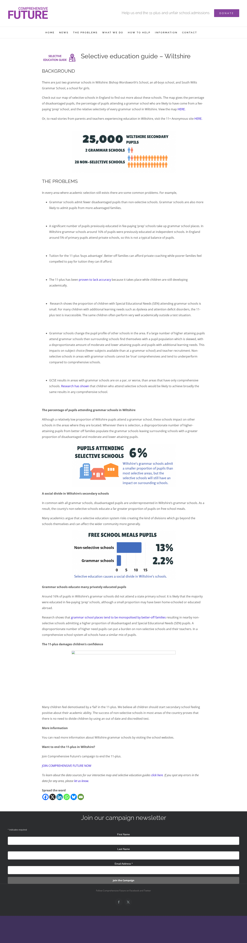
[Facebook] (45, 797)
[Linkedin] (59, 797)
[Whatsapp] (66, 797)
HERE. (182, 109)
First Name (123, 834)
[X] (52, 797)
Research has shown (75, 386)
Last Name (123, 849)
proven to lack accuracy (95, 280)
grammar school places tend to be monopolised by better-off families (118, 617)
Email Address (124, 863)
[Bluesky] (74, 797)
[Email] (81, 797)
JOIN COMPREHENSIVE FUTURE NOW (66, 766)
